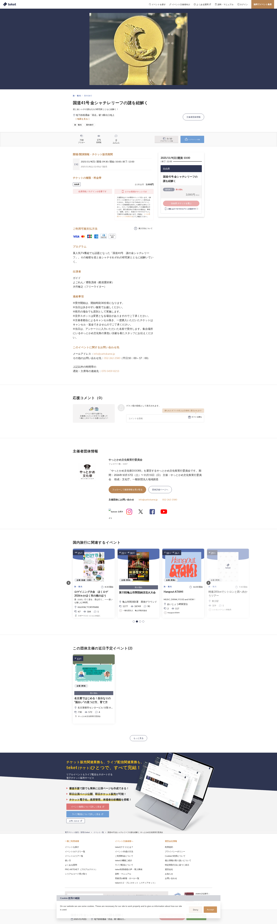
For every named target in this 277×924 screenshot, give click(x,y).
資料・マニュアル (123, 874)
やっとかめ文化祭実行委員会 (125, 459)
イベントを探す (72, 847)
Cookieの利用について (175, 856)
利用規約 (169, 847)
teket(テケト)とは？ (124, 847)
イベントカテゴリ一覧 (75, 851)
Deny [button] (195, 910)
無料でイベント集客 (263, 4)
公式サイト (116, 513)
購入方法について (145, 228)
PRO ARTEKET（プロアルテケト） (81, 869)
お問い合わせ (171, 878)
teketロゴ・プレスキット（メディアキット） (135, 882)
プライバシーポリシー (175, 851)
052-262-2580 (112, 358)
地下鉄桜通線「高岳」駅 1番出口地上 (111, 919)
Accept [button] (210, 909)
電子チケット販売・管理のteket (77, 832)
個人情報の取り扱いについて (178, 860)
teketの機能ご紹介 (123, 860)
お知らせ (169, 874)
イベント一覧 (98, 832)
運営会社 (169, 869)
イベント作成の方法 (124, 851)
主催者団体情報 (193, 117)
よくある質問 (71, 865)
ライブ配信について (124, 865)
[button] (134, 621)
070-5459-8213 (110, 371)
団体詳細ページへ (160, 489)
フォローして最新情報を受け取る (127, 489)
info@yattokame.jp (104, 353)
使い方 (68, 860)
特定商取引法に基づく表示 (177, 865)
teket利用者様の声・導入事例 (128, 869)
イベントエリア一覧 (74, 856)
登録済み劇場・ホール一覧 (127, 878)
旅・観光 (77, 96)
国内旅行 (88, 96)
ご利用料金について (124, 856)
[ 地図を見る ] (82, 119)
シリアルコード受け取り (76, 874)
